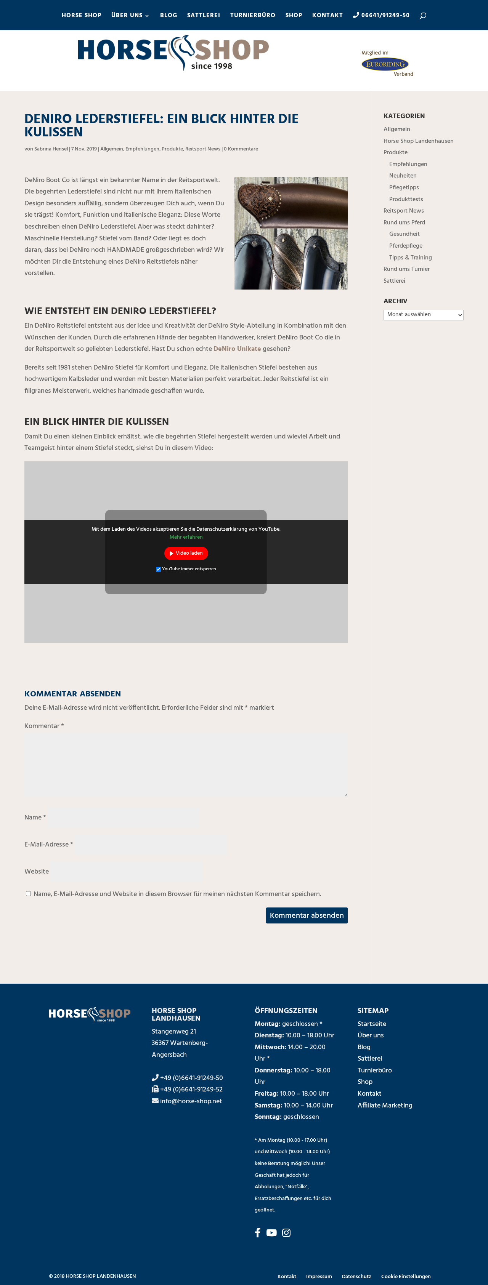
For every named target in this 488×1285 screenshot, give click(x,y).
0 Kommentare (241, 149)
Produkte (172, 149)
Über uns (371, 1035)
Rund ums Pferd (404, 223)
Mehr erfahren (186, 537)
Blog (364, 1047)
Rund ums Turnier (407, 269)
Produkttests (406, 200)
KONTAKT (327, 17)
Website (36, 871)
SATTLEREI (203, 17)
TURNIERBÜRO (253, 17)
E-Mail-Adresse (48, 844)
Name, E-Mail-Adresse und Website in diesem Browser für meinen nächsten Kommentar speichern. (177, 894)
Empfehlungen (142, 149)
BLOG (168, 17)
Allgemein (111, 149)
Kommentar (44, 726)
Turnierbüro (375, 1070)
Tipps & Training (410, 258)
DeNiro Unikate (237, 349)
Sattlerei (394, 281)
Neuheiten (403, 176)
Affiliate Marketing (385, 1105)
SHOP (294, 17)
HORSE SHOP (81, 17)
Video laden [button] (189, 553)
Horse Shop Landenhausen (419, 141)
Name (35, 817)
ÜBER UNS (127, 17)
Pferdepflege (405, 246)
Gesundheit (404, 234)
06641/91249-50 (385, 16)
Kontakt (370, 1093)
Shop (365, 1082)
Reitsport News (202, 149)
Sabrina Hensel (51, 149)
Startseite (372, 1024)
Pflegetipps (404, 188)
